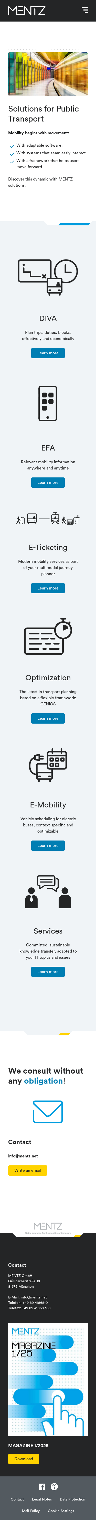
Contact (17, 1499)
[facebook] (42, 1487)
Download (23, 1459)
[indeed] (54, 1487)
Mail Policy (31, 1511)
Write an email (27, 1170)
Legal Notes (42, 1499)
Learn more (48, 353)
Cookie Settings (61, 1511)
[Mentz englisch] (27, 10)
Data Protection (72, 1499)
